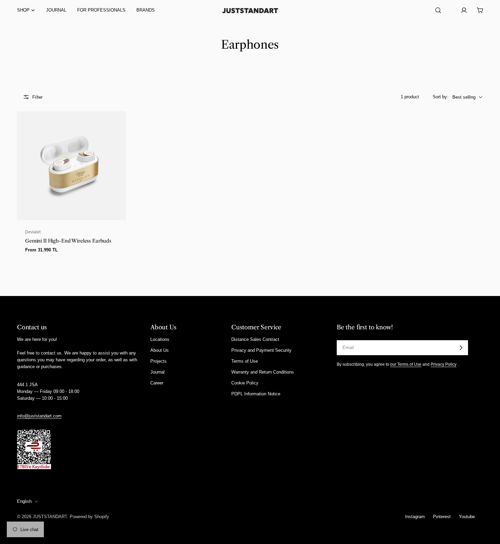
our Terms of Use (405, 364)
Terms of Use (244, 361)
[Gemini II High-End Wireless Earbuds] (71, 165)
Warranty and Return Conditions (262, 372)
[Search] (438, 10)
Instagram (415, 516)
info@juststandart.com (39, 415)
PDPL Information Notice (255, 394)
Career (156, 383)
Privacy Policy (443, 364)
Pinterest (442, 516)
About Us (159, 350)
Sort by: (440, 96)
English (24, 501)
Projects (158, 361)
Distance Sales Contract (255, 339)
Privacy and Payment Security (261, 350)
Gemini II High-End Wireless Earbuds (68, 241)
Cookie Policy (245, 383)
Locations (159, 339)
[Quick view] (116, 125)
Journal (157, 372)
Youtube (467, 516)
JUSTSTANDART (50, 516)
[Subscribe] (460, 347)
